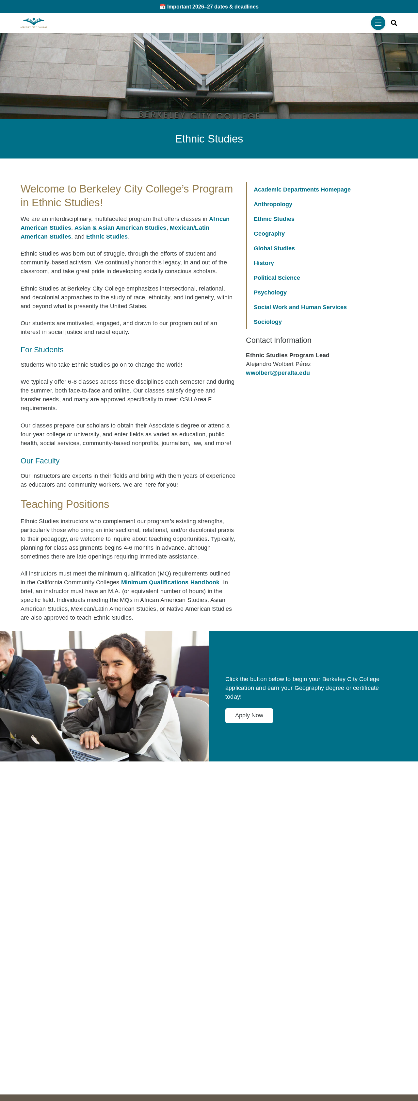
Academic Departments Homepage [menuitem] (302, 189)
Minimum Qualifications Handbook (170, 582)
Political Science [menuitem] (277, 278)
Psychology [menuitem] (270, 292)
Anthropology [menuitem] (273, 204)
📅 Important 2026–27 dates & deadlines (209, 6)
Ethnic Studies (107, 236)
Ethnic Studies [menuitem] (274, 219)
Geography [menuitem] (269, 233)
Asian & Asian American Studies (120, 228)
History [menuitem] (264, 263)
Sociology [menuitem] (268, 322)
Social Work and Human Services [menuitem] (300, 307)
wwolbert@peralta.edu (278, 373)
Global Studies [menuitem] (274, 248)
